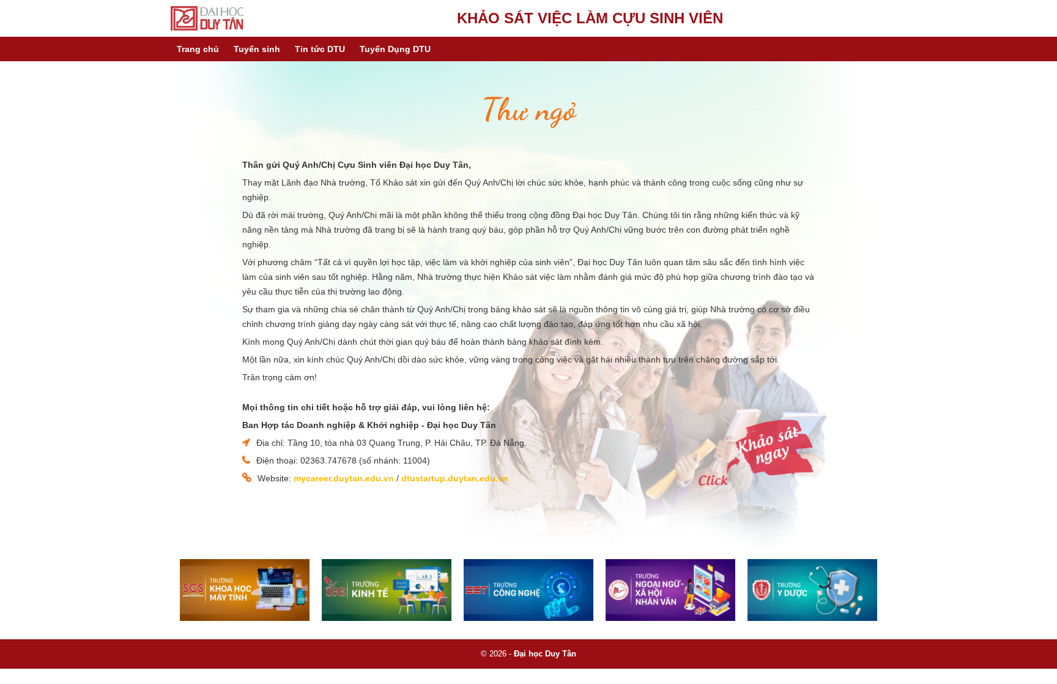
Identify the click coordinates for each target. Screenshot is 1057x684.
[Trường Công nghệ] (528, 590)
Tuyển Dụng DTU (395, 49)
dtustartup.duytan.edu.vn (454, 478)
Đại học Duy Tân (545, 653)
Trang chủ (198, 49)
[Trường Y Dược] (812, 590)
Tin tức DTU (320, 49)
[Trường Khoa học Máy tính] (245, 590)
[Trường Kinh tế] (386, 590)
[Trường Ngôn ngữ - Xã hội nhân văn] (670, 590)
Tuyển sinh (257, 49)
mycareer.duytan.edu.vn (344, 478)
